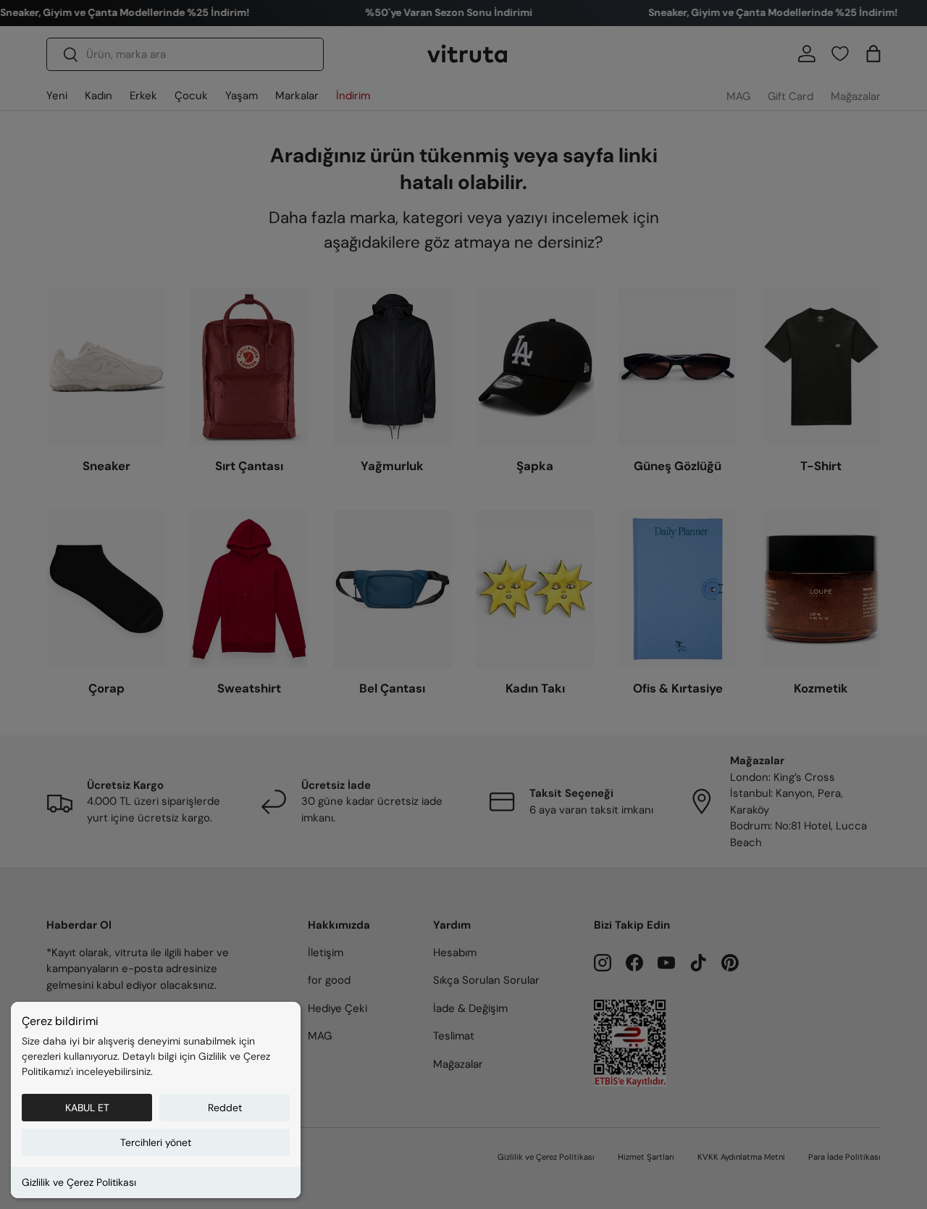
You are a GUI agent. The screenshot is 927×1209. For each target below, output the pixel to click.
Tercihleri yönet (155, 1142)
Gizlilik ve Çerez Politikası (79, 1182)
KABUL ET (87, 1107)
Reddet (225, 1107)
